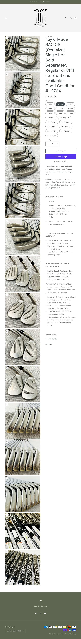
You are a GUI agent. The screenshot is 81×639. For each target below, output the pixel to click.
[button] (6, 18)
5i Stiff (70, 104)
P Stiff (60, 113)
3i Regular (51, 117)
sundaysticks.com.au (59, 633)
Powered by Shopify (70, 633)
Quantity (48, 140)
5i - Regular (52, 122)
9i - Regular (52, 131)
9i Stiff (50, 113)
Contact (44, 606)
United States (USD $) (14, 631)
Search (36, 606)
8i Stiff (70, 109)
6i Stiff (50, 109)
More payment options (60, 161)
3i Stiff (50, 104)
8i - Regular (65, 126)
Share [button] (50, 344)
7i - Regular (52, 126)
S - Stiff (70, 113)
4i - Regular (64, 117)
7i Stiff (60, 109)
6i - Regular (65, 122)
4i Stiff (60, 104)
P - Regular (65, 131)
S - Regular (52, 135)
